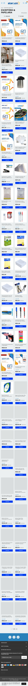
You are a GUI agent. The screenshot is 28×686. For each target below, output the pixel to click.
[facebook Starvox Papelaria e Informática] (14, 637)
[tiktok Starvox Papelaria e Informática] (18, 637)
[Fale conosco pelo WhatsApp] (4, 3)
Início (2, 7)
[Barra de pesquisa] (23, 3)
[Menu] (2, 3)
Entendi (23, 683)
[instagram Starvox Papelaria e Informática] (9, 637)
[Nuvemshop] (14, 680)
